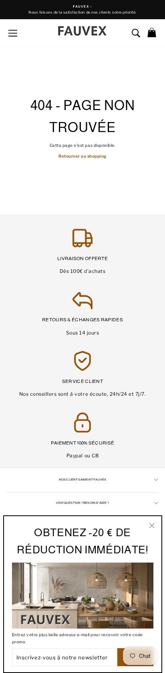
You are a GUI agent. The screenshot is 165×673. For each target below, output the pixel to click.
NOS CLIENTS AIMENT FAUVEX (83, 479)
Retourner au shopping (82, 156)
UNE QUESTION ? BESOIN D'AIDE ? (82, 503)
